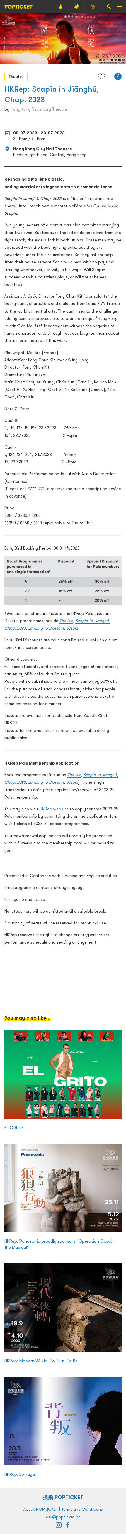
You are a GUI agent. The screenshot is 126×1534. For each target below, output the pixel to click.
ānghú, (103, 620)
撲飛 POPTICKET (63, 1497)
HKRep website (54, 809)
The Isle (66, 620)
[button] (118, 76)
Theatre (15, 76)
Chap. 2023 (15, 628)
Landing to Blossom (46, 628)
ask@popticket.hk (63, 1517)
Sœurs (72, 628)
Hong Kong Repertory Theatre (39, 109)
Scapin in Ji (86, 620)
